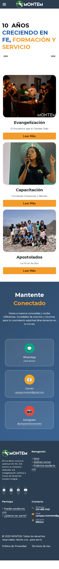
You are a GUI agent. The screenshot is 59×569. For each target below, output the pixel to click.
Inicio (36, 458)
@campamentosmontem (29, 423)
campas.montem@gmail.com (29, 392)
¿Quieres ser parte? (15, 515)
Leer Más (29, 136)
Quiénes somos (42, 462)
